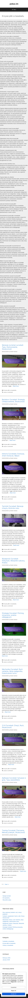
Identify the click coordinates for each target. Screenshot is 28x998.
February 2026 (6, 958)
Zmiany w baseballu (8, 945)
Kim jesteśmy (6, 898)
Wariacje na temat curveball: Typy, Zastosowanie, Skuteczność (13, 347)
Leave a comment (8, 392)
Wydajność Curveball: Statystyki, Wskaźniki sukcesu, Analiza (13, 561)
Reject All (13, 990)
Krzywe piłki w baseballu (9, 390)
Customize (13, 987)
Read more (16, 386)
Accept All (13, 994)
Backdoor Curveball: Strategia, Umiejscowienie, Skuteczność (13, 400)
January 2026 (6, 959)
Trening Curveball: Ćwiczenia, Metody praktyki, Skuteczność (13, 831)
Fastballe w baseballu (8, 941)
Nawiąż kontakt (7, 896)
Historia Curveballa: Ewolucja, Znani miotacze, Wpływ (13, 455)
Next (7, 884)
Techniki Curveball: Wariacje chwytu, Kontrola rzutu (12, 507)
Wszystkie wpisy (7, 900)
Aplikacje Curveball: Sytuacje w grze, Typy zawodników (14, 779)
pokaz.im (14, 4)
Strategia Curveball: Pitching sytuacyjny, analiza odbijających (13, 615)
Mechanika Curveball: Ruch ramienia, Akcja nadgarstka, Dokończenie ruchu (12, 671)
